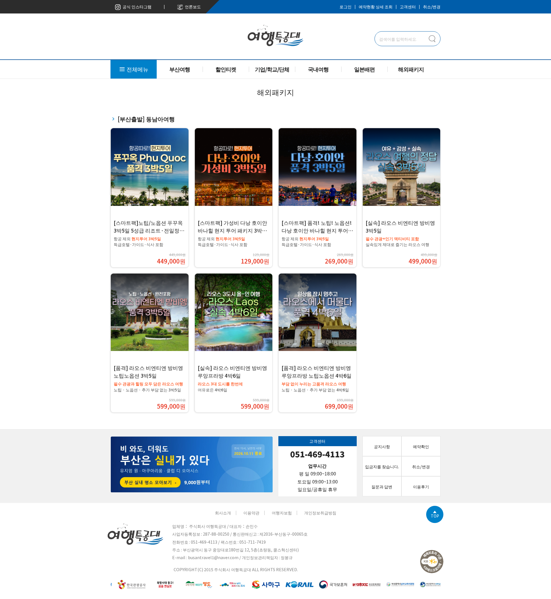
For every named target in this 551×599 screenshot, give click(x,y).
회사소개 (223, 513)
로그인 (345, 6)
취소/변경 (432, 6)
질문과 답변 (381, 486)
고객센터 (408, 6)
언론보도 (192, 6)
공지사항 (382, 446)
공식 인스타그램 (136, 6)
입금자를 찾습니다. (382, 466)
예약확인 (421, 446)
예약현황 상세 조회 (376, 6)
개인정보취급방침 (320, 513)
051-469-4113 (317, 454)
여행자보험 (282, 513)
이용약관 (251, 513)
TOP (435, 515)
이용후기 (421, 486)
